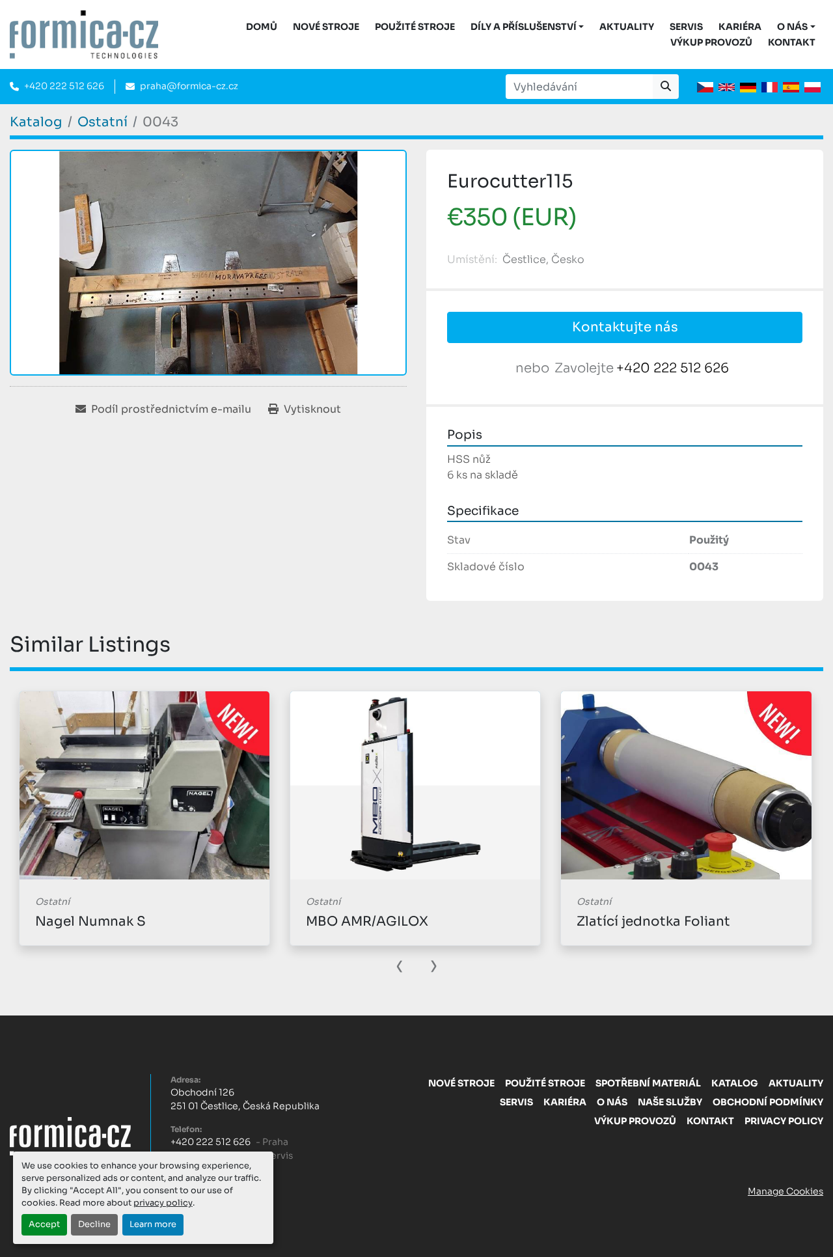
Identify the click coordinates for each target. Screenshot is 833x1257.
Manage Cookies (785, 1191)
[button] (527, 27)
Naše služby (670, 1102)
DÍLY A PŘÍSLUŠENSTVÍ (524, 27)
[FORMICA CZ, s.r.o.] (70, 1135)
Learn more (153, 1224)
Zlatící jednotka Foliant (653, 921)
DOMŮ (261, 27)
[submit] (666, 86)
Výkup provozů (711, 42)
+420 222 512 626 (64, 86)
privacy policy (163, 1203)
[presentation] (399, 964)
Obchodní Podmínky (768, 1102)
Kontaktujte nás (625, 327)
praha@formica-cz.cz (189, 86)
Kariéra (739, 27)
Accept (44, 1224)
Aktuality (626, 27)
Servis (686, 27)
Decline (94, 1224)
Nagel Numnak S (90, 921)
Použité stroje (415, 27)
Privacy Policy (783, 1121)
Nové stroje (326, 27)
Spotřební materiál (648, 1083)
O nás (792, 27)
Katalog (734, 1083)
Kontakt (791, 42)
